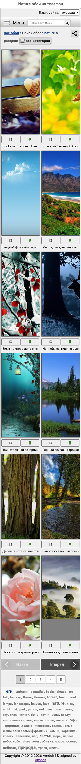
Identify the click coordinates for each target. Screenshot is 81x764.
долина (26, 725)
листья (45, 736)
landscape (21, 703)
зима (68, 725)
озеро (59, 741)
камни (54, 731)
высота (62, 720)
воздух (66, 714)
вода (55, 715)
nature (58, 703)
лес (34, 736)
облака (47, 741)
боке (34, 715)
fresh (62, 697)
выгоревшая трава (17, 720)
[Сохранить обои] (30, 139)
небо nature (21, 741)
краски (8, 736)
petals (32, 709)
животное (42, 725)
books (50, 691)
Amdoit (40, 760)
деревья (12, 725)
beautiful (37, 691)
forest (52, 697)
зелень (57, 725)
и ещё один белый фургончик (25, 731)
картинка (68, 731)
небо (7, 741)
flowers (39, 697)
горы (73, 720)
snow (13, 714)
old (15, 709)
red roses (45, 709)
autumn (22, 691)
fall (5, 697)
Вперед (57, 664)
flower (27, 697)
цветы (54, 748)
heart (72, 697)
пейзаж (9, 748)
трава (42, 748)
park (22, 709)
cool (71, 691)
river (58, 709)
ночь (36, 741)
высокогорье (44, 720)
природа (27, 747)
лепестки (23, 736)
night (6, 709)
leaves (36, 704)
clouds (61, 691)
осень (71, 741)
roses (68, 709)
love (46, 703)
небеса (68, 736)
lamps (7, 703)
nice (70, 703)
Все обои (11, 33)
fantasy (15, 697)
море (57, 736)
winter (24, 714)
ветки (44, 714)
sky (5, 714)
